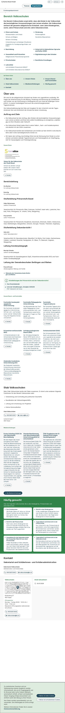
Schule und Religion (12, 37)
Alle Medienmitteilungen (13, 493)
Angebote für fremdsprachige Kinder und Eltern (18, 45)
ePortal (56, 2)
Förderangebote (40, 34)
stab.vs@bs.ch (24, 415)
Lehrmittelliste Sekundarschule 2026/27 (18, 70)
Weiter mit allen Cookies (46, 696)
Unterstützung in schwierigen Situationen (18, 42)
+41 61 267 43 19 (10, 415)
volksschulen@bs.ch (26, 572)
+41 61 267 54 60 (11, 572)
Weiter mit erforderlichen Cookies (49, 700)
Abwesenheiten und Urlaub (14, 34)
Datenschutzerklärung (12, 709)
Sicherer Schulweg (11, 39)
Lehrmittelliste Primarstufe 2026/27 (16, 67)
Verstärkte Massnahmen (42, 37)
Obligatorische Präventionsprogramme (17, 56)
